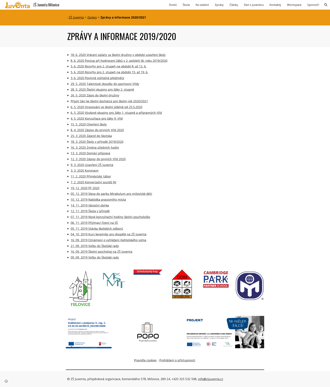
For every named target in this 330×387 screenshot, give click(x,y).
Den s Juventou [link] (254, 5)
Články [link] (233, 5)
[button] (326, 5)
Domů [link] (173, 5)
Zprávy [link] (219, 5)
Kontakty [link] (275, 5)
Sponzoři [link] (313, 5)
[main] (165, 17)
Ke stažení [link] (202, 5)
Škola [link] (186, 5)
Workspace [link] (294, 5)
